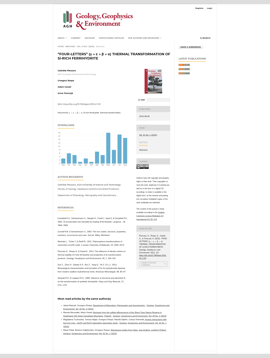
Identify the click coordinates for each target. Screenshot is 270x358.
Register (199, 8)
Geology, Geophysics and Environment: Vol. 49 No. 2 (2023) (139, 316)
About (61, 38)
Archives (90, 38)
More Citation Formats (148, 264)
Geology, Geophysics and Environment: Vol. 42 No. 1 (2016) (90, 333)
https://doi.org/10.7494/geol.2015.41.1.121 (82, 104)
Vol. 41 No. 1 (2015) (85, 46)
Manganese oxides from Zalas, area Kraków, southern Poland (138, 330)
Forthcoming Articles (111, 38)
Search (206, 38)
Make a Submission (190, 47)
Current (75, 38)
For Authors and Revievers (144, 38)
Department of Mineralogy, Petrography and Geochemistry (119, 305)
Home (61, 46)
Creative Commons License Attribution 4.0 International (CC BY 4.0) (150, 215)
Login (209, 8)
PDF (142, 100)
